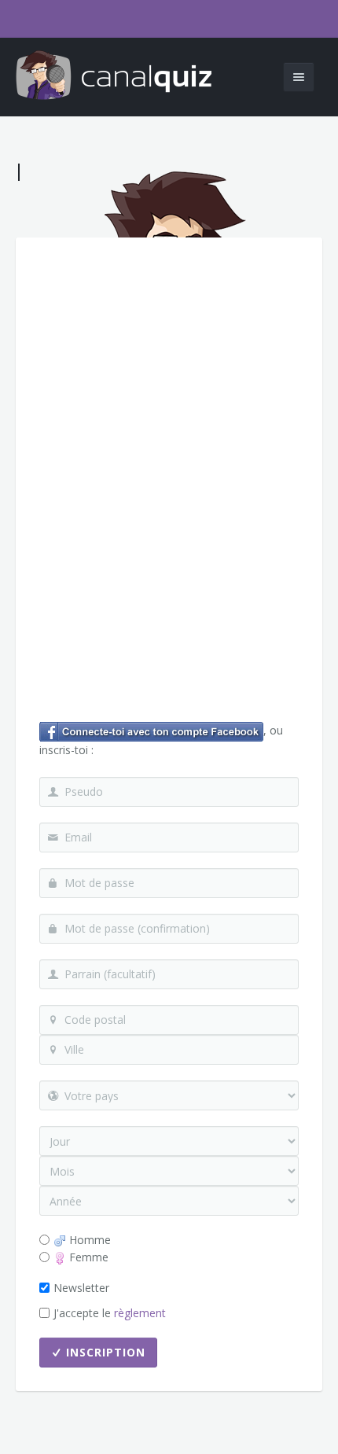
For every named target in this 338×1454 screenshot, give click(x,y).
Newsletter (81, 1287)
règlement (140, 1312)
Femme (87, 1257)
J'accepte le (109, 1312)
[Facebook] (151, 730)
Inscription (105, 1352)
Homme (88, 1239)
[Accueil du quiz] (114, 77)
